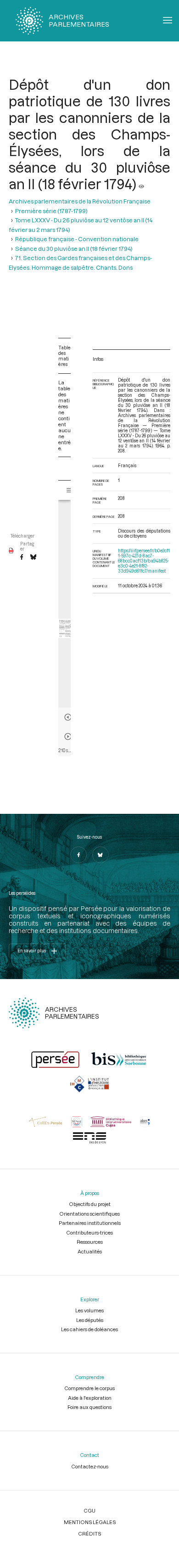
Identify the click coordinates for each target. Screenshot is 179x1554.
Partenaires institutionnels (90, 1223)
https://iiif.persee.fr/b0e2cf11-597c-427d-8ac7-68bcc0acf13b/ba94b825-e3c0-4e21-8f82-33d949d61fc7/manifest (144, 561)
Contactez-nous (89, 1466)
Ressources (90, 1242)
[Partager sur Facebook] (21, 557)
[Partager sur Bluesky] (33, 557)
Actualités (90, 1251)
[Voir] (141, 183)
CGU (89, 1510)
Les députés (89, 1320)
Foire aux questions (89, 1407)
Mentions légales (90, 1522)
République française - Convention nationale (77, 239)
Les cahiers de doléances (89, 1329)
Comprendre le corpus (89, 1388)
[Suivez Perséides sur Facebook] (78, 855)
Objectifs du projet (90, 1204)
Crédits (89, 1534)
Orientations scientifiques (89, 1214)
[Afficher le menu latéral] (69, 490)
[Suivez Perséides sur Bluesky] (100, 855)
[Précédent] (68, 717)
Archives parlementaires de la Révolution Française (80, 201)
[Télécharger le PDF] (11, 551)
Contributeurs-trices (89, 1232)
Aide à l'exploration (90, 1398)
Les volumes (89, 1310)
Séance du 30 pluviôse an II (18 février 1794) (74, 248)
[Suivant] (68, 736)
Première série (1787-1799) (51, 211)
